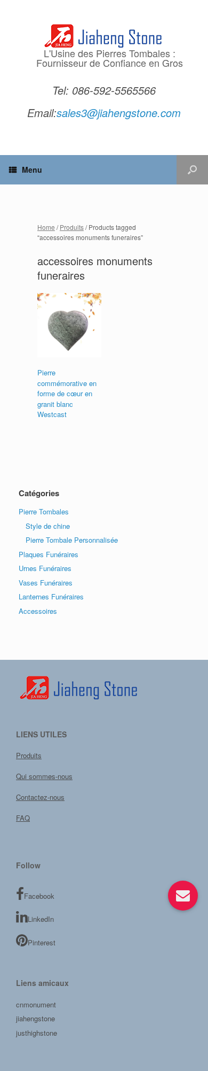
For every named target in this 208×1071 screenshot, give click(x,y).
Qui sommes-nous (44, 776)
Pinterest (41, 942)
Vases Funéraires (46, 582)
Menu (32, 169)
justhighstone (36, 1033)
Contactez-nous (40, 797)
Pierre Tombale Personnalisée (72, 540)
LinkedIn (41, 919)
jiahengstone (35, 1018)
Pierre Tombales (44, 511)
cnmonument (36, 1004)
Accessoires (38, 611)
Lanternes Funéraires (51, 596)
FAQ (23, 818)
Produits (72, 227)
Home (46, 227)
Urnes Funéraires (45, 568)
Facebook (39, 896)
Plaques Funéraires (48, 554)
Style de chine (48, 526)
